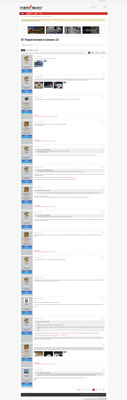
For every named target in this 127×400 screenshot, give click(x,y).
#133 (104, 318)
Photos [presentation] (36, 50)
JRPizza (26, 127)
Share (27, 90)
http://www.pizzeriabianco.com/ (70, 177)
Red (24, 394)
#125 (104, 146)
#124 (104, 122)
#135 (104, 369)
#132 (104, 298)
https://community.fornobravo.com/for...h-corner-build (44, 141)
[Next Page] (99, 52)
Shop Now (29, 13)
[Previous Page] (98, 52)
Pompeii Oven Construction (46, 16)
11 (99, 389)
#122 (104, 76)
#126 (104, 167)
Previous (79, 389)
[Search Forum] (105, 7)
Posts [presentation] (23, 50)
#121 (104, 56)
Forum (25, 16)
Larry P (26, 62)
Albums (35, 13)
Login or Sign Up (102, 0)
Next (104, 389)
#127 (104, 187)
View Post (49, 149)
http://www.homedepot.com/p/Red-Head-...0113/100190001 (67, 333)
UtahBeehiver (26, 103)
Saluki (26, 304)
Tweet (27, 71)
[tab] (23, 50)
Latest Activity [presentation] (29, 50)
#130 (104, 257)
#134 (104, 345)
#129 (104, 232)
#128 (104, 212)
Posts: (25, 68)
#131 (104, 277)
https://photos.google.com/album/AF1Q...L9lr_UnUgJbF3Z (45, 116)
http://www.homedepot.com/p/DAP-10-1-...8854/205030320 (56, 335)
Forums (22, 13)
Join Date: (24, 66)
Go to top (102, 394)
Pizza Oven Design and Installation (33, 16)
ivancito (26, 375)
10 (96, 389)
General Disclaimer (94, 394)
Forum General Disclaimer (27, 45)
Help (41, 13)
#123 (104, 97)
